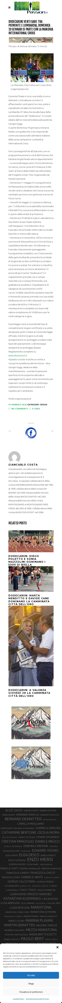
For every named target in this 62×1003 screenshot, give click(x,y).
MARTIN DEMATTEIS (19, 925)
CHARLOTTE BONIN (26, 837)
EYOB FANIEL (33, 864)
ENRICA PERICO (48, 855)
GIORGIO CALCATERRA (21, 881)
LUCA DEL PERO (53, 903)
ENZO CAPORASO (17, 860)
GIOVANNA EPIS (12, 886)
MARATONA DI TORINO (13, 916)
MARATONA (41, 907)
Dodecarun (26, 851)
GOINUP (53, 886)
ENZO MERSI (40, 859)
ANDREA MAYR (31, 810)
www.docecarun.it (17, 355)
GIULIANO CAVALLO (40, 886)
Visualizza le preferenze (31, 992)
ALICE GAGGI (13, 810)
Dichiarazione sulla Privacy (37, 999)
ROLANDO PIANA (46, 943)
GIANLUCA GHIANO (51, 877)
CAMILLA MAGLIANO (30, 823)
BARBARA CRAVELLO (27, 814)
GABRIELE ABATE (32, 877)
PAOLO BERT (32, 939)
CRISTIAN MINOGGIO (18, 841)
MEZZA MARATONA (41, 930)
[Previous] (16, 431)
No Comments (19, 409)
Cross (43, 404)
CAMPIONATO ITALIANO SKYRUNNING (17, 828)
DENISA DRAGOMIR (11, 851)
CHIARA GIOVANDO (47, 836)
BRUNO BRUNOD (49, 820)
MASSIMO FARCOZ (46, 925)
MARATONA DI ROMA (43, 911)
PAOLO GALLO (51, 939)
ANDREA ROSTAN (47, 810)
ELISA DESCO (29, 855)
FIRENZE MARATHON (51, 868)
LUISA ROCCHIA (20, 907)
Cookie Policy (18, 999)
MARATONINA (31, 916)
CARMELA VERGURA (48, 827)
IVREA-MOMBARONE (46, 890)
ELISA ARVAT (12, 855)
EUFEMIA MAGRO (17, 864)
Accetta (31, 975)
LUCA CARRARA (27, 903)
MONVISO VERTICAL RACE (16, 935)
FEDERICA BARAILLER (30, 868)
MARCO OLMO (16, 920)
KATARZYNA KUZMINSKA (22, 898)
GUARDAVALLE (12, 890)
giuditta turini (25, 886)
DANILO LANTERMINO (13, 846)
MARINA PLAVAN (39, 920)
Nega (31, 983)
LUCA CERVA (40, 903)
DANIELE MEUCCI (47, 841)
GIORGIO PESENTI (45, 881)
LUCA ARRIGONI (10, 902)
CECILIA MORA (48, 832)
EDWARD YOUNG (45, 850)
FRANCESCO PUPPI (11, 877)
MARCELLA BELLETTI (48, 916)
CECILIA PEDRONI (9, 837)
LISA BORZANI (50, 898)
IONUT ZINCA (28, 889)
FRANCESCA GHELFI (42, 872)
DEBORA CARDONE (35, 846)
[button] (57, 947)
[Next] (45, 431)
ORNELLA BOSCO (12, 939)
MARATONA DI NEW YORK (17, 912)
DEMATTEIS (53, 846)
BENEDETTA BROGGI (49, 815)
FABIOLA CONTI (9, 868)
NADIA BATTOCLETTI (42, 934)
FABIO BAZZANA (46, 864)
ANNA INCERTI (8, 815)
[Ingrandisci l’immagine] (49, 57)
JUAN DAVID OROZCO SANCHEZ (31, 894)
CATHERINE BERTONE (19, 832)
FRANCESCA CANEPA (17, 872)
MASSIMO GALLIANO (14, 930)
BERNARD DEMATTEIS (23, 819)
